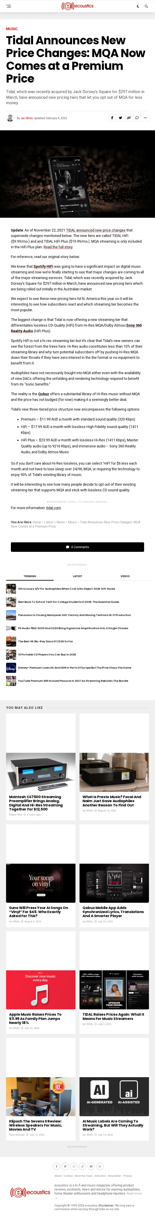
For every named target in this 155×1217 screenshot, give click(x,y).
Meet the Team (83, 1176)
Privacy (127, 1176)
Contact (68, 1176)
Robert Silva (15, 814)
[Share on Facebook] (112, 117)
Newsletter (114, 1176)
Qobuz (43, 394)
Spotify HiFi (43, 266)
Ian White (27, 118)
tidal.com (53, 508)
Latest (48, 522)
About (58, 1176)
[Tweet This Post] (120, 117)
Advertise (100, 1176)
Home (36, 522)
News (61, 522)
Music (72, 522)
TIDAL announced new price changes (96, 230)
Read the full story (58, 247)
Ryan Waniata (17, 1134)
